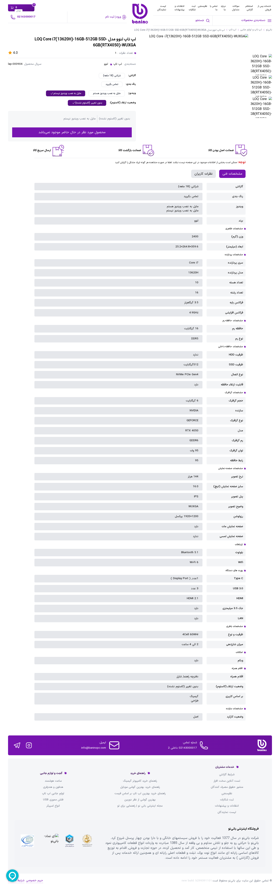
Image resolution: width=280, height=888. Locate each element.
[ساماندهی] (87, 844)
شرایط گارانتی (226, 775)
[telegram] (17, 745)
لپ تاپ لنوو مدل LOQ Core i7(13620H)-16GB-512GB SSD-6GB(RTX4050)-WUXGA (179, 30)
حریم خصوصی (34, 881)
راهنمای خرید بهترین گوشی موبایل (140, 787)
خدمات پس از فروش (264, 8)
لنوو (106, 64)
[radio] (112, 75)
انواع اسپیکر (53, 806)
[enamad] (49, 844)
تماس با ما (213, 8)
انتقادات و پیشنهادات (179, 8)
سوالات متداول (235, 8)
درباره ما (223, 8)
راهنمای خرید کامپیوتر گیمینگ (140, 781)
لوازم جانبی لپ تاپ (53, 794)
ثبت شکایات (192, 8)
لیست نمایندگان (161, 8)
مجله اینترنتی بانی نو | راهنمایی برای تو (139, 806)
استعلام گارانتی (249, 8)
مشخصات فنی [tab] (232, 173)
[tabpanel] (140, 452)
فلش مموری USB (53, 800)
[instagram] (28, 745)
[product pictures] (261, 64)
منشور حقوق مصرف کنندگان (227, 787)
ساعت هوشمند (53, 781)
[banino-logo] (140, 14)
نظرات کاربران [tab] (203, 173)
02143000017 (26, 17)
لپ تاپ (117, 64)
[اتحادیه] (69, 844)
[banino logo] (262, 745)
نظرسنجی (202, 6)
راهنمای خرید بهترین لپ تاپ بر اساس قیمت (140, 794)
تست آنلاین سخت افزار (227, 781)
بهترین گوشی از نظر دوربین (140, 800)
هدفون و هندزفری (53, 787)
